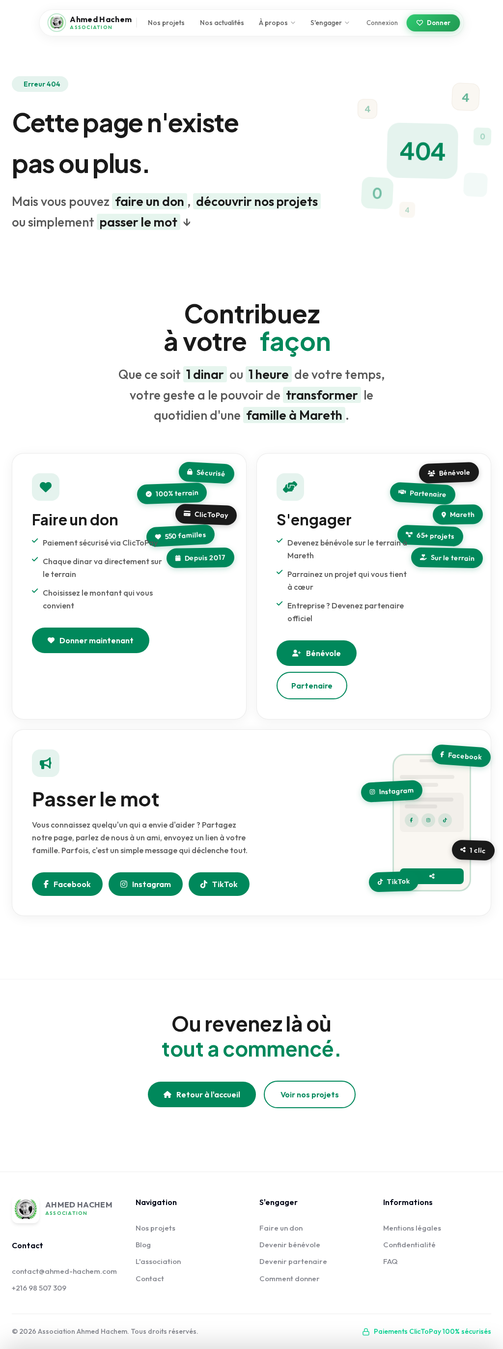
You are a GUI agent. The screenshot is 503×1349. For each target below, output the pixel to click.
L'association (158, 1261)
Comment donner (289, 1278)
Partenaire (312, 685)
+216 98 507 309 (39, 1287)
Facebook (72, 884)
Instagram (151, 884)
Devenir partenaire (293, 1261)
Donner (438, 23)
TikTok (225, 884)
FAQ (390, 1261)
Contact (150, 1278)
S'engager (326, 22)
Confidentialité (409, 1244)
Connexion (382, 23)
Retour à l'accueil (208, 1094)
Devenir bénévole (289, 1244)
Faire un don (281, 1228)
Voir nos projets (309, 1094)
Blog (143, 1244)
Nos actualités (222, 22)
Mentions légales (412, 1228)
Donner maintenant (96, 640)
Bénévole (323, 653)
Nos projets (166, 22)
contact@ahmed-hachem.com (64, 1271)
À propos (273, 22)
